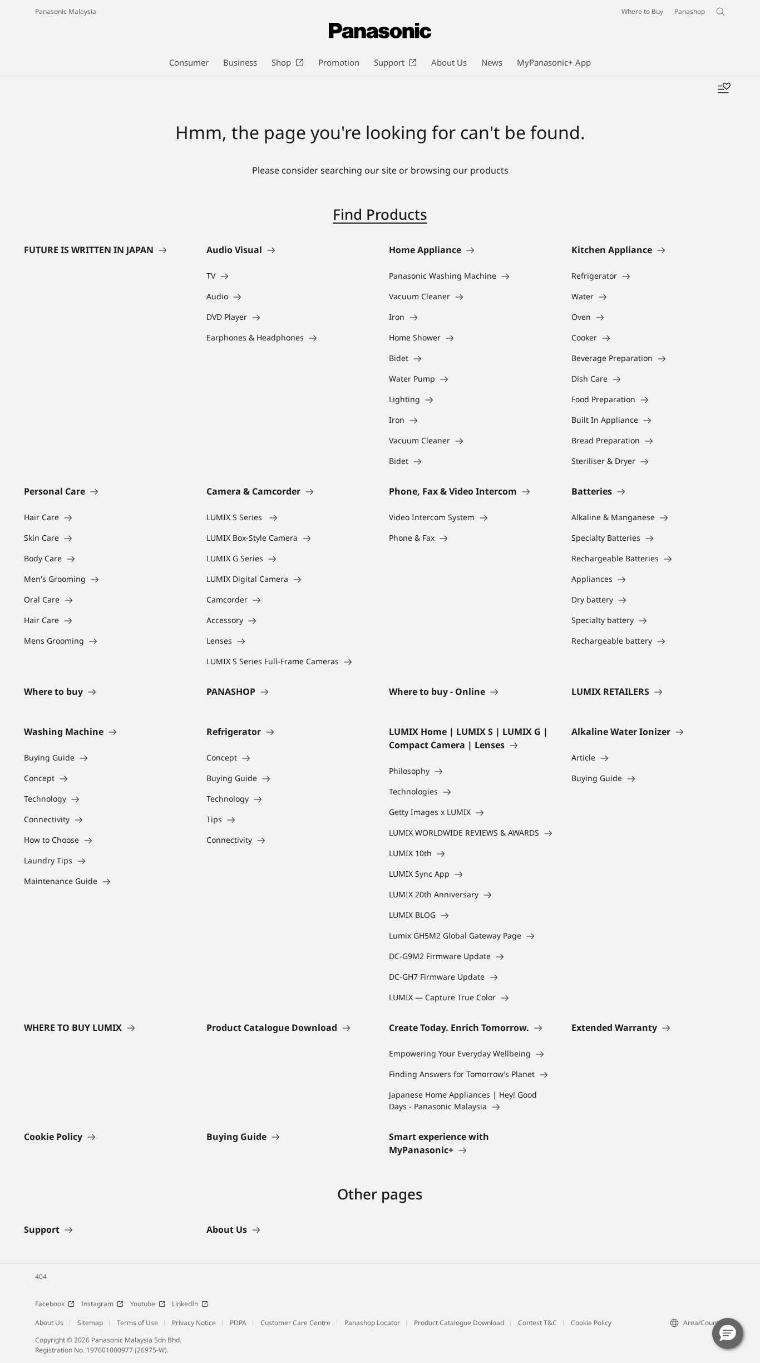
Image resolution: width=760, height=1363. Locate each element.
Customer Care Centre (295, 1322)
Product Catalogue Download (459, 1322)
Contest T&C (537, 1322)
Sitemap (90, 1322)
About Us (49, 1322)
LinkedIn (185, 1303)
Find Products (380, 214)
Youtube (142, 1303)
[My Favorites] (724, 88)
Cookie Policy (591, 1322)
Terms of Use (137, 1322)
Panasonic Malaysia (65, 11)
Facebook (50, 1303)
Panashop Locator (372, 1322)
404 (41, 1276)
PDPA (238, 1322)
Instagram (97, 1303)
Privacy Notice (194, 1322)
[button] (727, 1333)
